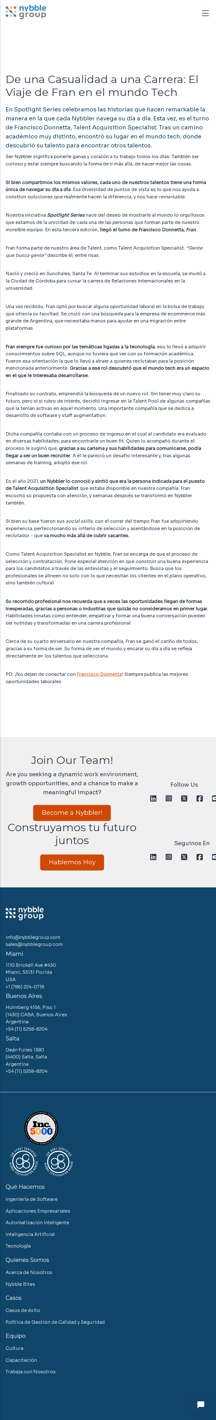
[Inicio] (26, 12)
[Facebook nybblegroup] (199, 798)
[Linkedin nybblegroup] (153, 798)
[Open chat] (200, 1404)
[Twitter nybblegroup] (184, 798)
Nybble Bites (20, 1284)
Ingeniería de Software (32, 1199)
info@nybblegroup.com (33, 937)
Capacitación (21, 1360)
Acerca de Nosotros (29, 1272)
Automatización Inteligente (37, 1223)
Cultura (14, 1348)
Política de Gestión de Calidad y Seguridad (55, 1322)
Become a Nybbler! (72, 812)
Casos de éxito (23, 1310)
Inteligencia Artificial (30, 1234)
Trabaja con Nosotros (31, 1372)
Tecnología (18, 1246)
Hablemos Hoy (72, 862)
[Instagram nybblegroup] (168, 798)
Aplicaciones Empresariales (38, 1211)
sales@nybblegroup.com (34, 944)
